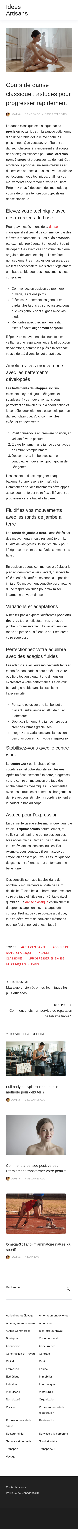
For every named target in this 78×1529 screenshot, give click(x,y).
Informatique (47, 1384)
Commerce (13, 1346)
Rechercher (13, 1287)
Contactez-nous (16, 1487)
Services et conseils (18, 1441)
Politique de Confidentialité (23, 1492)
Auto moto (45, 1323)
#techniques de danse (23, 964)
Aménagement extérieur (54, 1315)
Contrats (44, 1353)
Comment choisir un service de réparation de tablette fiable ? (40, 1013)
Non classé (13, 1399)
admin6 (16, 114)
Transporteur (47, 1448)
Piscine (10, 1407)
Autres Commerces (18, 1330)
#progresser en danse (46, 958)
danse (53, 226)
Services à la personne (53, 1433)
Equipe (43, 1368)
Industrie (11, 1384)
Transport (12, 1448)
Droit (42, 1361)
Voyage (10, 1456)
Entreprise (12, 1368)
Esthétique (12, 1376)
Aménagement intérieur (21, 1323)
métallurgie (46, 1391)
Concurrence (47, 1346)
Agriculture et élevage (20, 1315)
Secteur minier (15, 1433)
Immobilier (45, 1376)
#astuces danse (33, 947)
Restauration (47, 1420)
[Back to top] (74, 1525)
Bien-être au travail (51, 1330)
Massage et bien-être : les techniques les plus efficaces (37, 990)
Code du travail (48, 1338)
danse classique (36, 902)
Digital (10, 1361)
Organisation (47, 1399)
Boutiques (12, 1338)
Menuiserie (13, 1391)
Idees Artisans (17, 10)
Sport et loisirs (56, 114)
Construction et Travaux (21, 1353)
